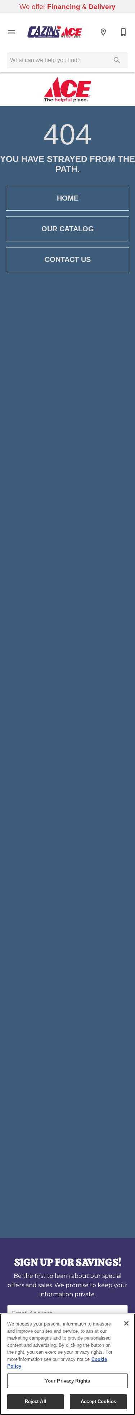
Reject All (35, 1401)
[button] (11, 32)
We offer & (67, 6)
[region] (67, 1364)
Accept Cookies (98, 1401)
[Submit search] (117, 60)
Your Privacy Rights (67, 1381)
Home (67, 198)
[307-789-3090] (123, 32)
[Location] (103, 32)
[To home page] (54, 32)
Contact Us (68, 259)
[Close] (126, 1323)
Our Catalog (67, 229)
